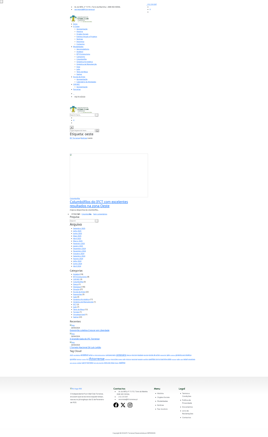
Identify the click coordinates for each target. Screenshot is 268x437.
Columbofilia (82, 59)
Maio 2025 (77, 236)
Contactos (81, 44)
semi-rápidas (73, 363)
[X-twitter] (123, 405)
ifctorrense (97, 359)
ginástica (172, 355)
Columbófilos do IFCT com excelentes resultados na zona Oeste (99, 203)
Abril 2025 (77, 238)
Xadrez (79, 74)
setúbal (79, 363)
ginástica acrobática (183, 355)
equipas (140, 355)
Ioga (78, 67)
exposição (163, 355)
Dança (75, 284)
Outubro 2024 (78, 253)
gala (168, 355)
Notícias (80, 39)
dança (129, 355)
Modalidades (78, 46)
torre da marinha (99, 363)
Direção (76, 289)
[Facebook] (116, 405)
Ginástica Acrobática (85, 62)
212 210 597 (152, 4)
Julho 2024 (77, 261)
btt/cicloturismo (100, 355)
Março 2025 (77, 241)
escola (146, 355)
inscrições (114, 359)
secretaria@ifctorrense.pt (84, 9)
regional (174, 359)
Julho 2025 (77, 231)
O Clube (76, 26)
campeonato (111, 355)
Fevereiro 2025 (79, 243)
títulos (117, 363)
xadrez (122, 362)
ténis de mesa (109, 363)
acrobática (77, 355)
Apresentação (82, 29)
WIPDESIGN (151, 433)
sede (181, 359)
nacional (134, 359)
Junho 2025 (77, 233)
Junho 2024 (77, 264)
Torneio (76, 312)
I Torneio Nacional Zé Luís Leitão (85, 347)
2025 (71, 355)
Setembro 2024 (79, 256)
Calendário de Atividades (86, 82)
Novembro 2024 (79, 251)
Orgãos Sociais (82, 34)
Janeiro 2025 (78, 246)
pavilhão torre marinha (158, 359)
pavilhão (145, 359)
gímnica (79, 359)
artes (91, 355)
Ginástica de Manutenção (87, 64)
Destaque (77, 287)
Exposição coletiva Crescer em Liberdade (89, 330)
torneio (90, 362)
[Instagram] (130, 405)
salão (178, 359)
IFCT (75, 304)
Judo (78, 69)
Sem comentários (100, 214)
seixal (185, 359)
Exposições (77, 294)
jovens (120, 359)
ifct (87, 359)
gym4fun (73, 359)
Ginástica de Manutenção (83, 302)
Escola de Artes (79, 77)
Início (75, 24)
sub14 (84, 363)
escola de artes (154, 355)
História (80, 31)
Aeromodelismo (83, 49)
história (84, 359)
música (128, 359)
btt (94, 355)
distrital (134, 355)
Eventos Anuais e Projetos (87, 36)
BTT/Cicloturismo (83, 54)
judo (124, 359)
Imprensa (80, 41)
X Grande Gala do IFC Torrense (85, 338)
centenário (121, 354)
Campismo (81, 57)
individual (107, 359)
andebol (84, 354)
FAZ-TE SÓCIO (80, 97)
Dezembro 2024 (79, 248)
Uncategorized (79, 314)
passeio (140, 359)
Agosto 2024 (78, 258)
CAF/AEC (76, 84)
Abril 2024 (77, 266)
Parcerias (77, 89)
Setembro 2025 (79, 228)
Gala (75, 297)
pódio (169, 359)
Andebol (80, 52)
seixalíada (191, 359)
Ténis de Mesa (82, 72)
